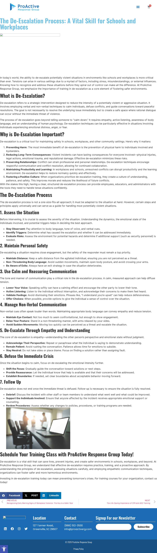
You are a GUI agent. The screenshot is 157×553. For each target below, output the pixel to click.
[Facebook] (12, 529)
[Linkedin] (5, 529)
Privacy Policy (78, 548)
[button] (4, 549)
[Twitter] (26, 529)
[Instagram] (19, 529)
